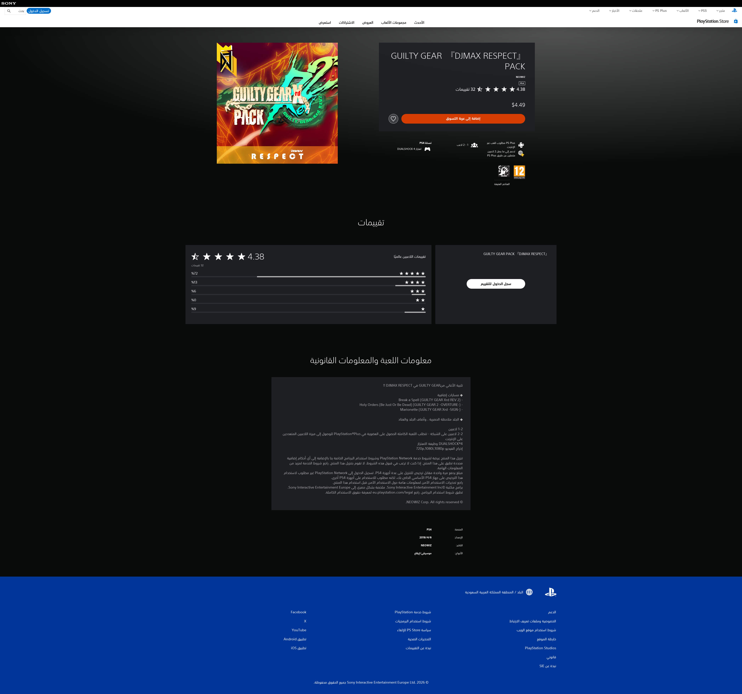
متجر (722, 10)
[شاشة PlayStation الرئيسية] (734, 11)
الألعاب (684, 10)
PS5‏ (704, 10)
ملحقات (637, 10)
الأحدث (419, 22)
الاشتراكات (346, 22)
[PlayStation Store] (718, 21)
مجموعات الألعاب (393, 22)
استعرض (325, 22)
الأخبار (615, 10)
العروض (367, 22)
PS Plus (661, 10)
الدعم (596, 10)
